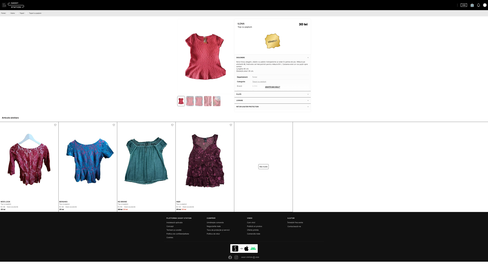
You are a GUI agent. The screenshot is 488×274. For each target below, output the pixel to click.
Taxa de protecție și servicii (218, 230)
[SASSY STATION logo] (16, 5)
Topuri (22, 13)
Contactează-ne (294, 226)
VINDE (464, 5)
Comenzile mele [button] (253, 234)
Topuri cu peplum (35, 13)
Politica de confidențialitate (177, 234)
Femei (3, 13)
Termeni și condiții (173, 230)
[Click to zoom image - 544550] (205, 56)
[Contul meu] (485, 5)
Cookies (169, 237)
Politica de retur (213, 234)
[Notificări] (478, 5)
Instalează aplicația (174, 222)
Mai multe (264, 167)
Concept (170, 226)
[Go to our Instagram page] (236, 257)
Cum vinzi (251, 222)
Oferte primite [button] (253, 230)
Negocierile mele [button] (214, 226)
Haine (13, 13)
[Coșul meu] (472, 5)
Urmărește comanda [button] (215, 222)
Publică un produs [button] (254, 226)
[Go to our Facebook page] (230, 257)
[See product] (29, 161)
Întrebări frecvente (295, 222)
